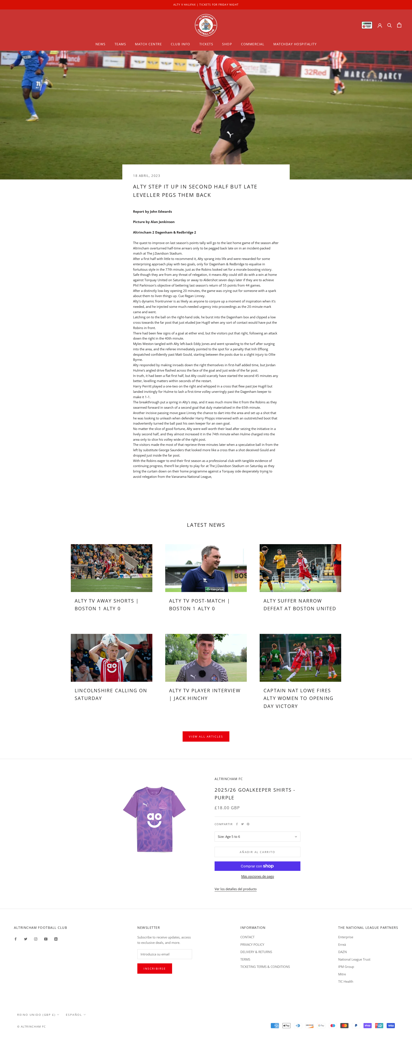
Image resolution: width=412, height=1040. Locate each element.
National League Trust (354, 959)
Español (74, 1015)
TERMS (245, 959)
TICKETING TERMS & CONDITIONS (265, 966)
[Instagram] (35, 938)
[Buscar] (389, 25)
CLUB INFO (180, 44)
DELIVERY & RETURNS (256, 952)
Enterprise (345, 937)
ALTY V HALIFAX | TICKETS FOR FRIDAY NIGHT (206, 4)
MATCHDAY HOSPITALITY (295, 44)
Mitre (342, 974)
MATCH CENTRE (148, 44)
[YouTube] (45, 938)
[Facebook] (237, 824)
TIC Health (345, 981)
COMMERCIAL (252, 44)
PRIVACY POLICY (252, 944)
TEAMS (120, 44)
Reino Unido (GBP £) (36, 1015)
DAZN (342, 952)
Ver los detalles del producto (236, 889)
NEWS (100, 44)
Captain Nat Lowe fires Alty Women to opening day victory (298, 698)
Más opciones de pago (257, 876)
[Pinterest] (248, 824)
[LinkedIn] (56, 938)
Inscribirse (155, 968)
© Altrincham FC (31, 1026)
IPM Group (346, 966)
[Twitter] (242, 824)
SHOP (227, 44)
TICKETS (206, 44)
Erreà (342, 944)
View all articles (206, 736)
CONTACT (247, 937)
